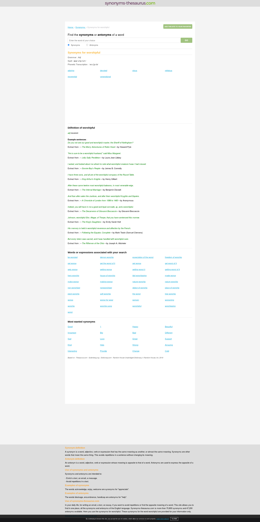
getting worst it (138, 269)
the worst (136, 293)
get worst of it (171, 263)
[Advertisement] (130, 14)
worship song (106, 305)
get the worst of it (107, 263)
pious (134, 70)
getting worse (106, 269)
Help (102, 344)
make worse (73, 281)
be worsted (72, 257)
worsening (169, 299)
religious (168, 70)
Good (70, 326)
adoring (71, 70)
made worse (170, 275)
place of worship (172, 287)
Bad (134, 332)
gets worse (72, 269)
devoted (103, 70)
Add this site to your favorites (178, 26)
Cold (167, 350)
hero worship (73, 275)
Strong (135, 344)
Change (135, 350)
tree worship (170, 293)
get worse (136, 263)
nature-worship (139, 281)
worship (71, 305)
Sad (69, 338)
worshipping (170, 305)
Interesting (72, 350)
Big (101, 332)
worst (70, 312)
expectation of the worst (142, 257)
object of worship (139, 287)
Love (102, 338)
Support (168, 338)
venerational (105, 76)
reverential (72, 76)
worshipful (136, 305)
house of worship (107, 275)
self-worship (105, 293)
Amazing (169, 344)
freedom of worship (173, 257)
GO (186, 40)
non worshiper (74, 287)
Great (134, 338)
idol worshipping (139, 275)
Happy (135, 326)
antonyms (104, 35)
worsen (135, 299)
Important (72, 332)
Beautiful (169, 326)
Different (168, 332)
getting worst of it (172, 269)
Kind (70, 344)
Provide (103, 350)
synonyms (86, 35)
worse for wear (106, 299)
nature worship (171, 281)
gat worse (72, 263)
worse (70, 299)
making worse (106, 281)
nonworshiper (106, 287)
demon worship (107, 257)
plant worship (73, 293)
